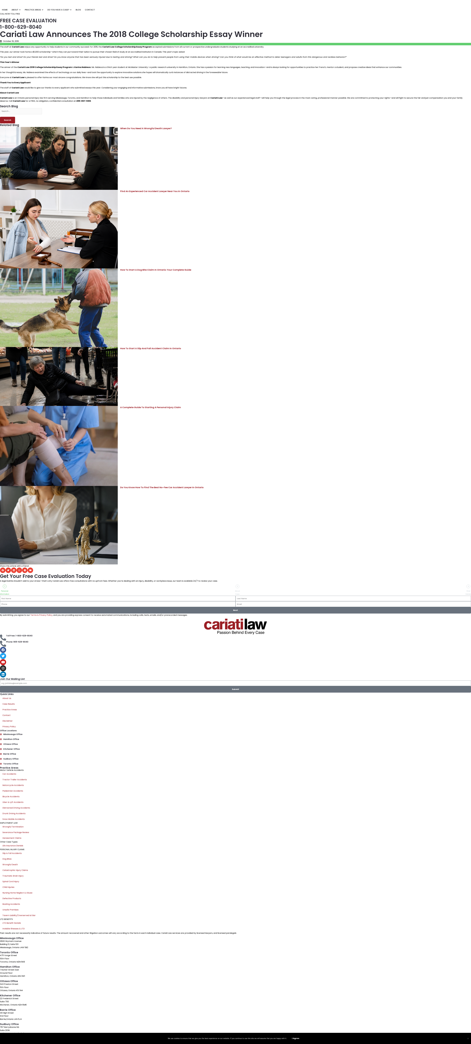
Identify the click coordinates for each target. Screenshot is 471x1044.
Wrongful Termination (13, 826)
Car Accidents (9, 774)
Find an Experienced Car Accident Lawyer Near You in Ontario (155, 191)
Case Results (8, 704)
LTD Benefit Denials (11, 923)
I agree (295, 1038)
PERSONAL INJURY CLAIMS (12, 849)
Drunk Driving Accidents (14, 813)
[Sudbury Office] (1, 759)
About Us (6, 698)
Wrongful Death (10, 864)
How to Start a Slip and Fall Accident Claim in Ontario (150, 348)
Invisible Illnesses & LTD (13, 928)
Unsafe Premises (10, 909)
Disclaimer (7, 720)
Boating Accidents (11, 904)
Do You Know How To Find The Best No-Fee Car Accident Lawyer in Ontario (162, 487)
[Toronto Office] (1, 764)
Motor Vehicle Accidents (12, 770)
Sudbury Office (11, 758)
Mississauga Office (12, 734)
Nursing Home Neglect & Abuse (17, 892)
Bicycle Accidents (11, 796)
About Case (237, 592)
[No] (468, 1038)
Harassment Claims (11, 838)
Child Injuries (8, 887)
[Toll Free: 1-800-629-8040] (3, 638)
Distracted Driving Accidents (16, 807)
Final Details (468, 592)
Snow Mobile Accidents (13, 819)
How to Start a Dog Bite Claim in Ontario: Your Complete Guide (155, 269)
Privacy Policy (9, 726)
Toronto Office (10, 763)
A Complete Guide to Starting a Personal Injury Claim (150, 407)
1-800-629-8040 (21, 27)
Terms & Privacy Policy (41, 615)
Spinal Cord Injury (10, 881)
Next (235, 610)
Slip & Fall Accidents (12, 853)
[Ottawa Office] (1, 744)
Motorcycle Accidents (13, 785)
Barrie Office (9, 754)
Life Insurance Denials (12, 845)
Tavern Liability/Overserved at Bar (19, 915)
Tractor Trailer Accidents (14, 779)
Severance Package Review (15, 832)
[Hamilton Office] (1, 739)
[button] (3, 570)
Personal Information (4, 592)
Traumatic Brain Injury (13, 875)
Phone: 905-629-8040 (17, 641)
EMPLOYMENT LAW (9, 823)
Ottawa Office (10, 744)
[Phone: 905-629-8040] (3, 644)
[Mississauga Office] (1, 734)
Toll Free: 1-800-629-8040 (19, 635)
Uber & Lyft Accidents (12, 802)
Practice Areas (9, 709)
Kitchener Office (11, 749)
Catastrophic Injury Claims (15, 870)
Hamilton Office (11, 739)
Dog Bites (7, 858)
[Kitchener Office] (1, 749)
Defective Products (11, 898)
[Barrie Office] (1, 754)
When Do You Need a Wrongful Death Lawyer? (146, 128)
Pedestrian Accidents (12, 790)
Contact (6, 715)
